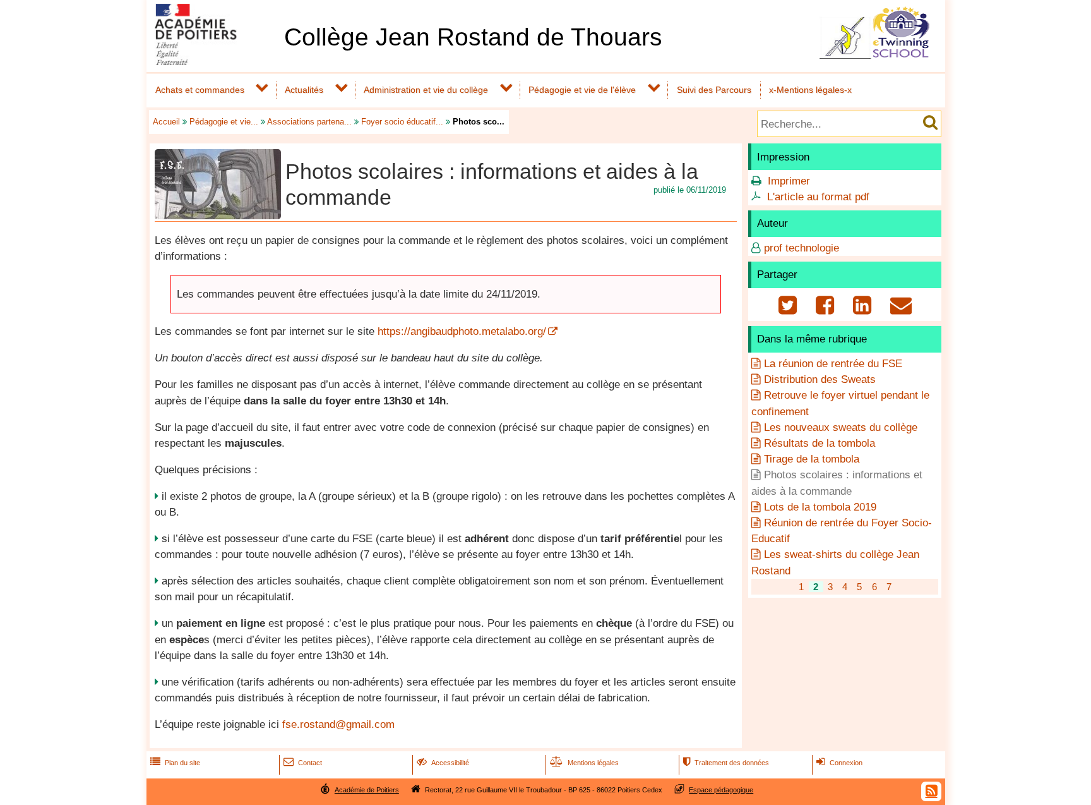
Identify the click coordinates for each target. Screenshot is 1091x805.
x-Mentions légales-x (810, 90)
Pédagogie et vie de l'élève (582, 90)
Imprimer (789, 181)
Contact (302, 762)
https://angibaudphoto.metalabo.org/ (462, 331)
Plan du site (175, 762)
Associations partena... (309, 121)
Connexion (839, 762)
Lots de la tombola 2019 (820, 507)
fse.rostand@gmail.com (338, 724)
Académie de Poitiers (367, 790)
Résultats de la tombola (819, 443)
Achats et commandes (199, 90)
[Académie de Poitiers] (213, 62)
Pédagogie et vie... (223, 121)
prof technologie (801, 248)
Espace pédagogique (721, 790)
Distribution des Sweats (820, 379)
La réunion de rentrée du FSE (833, 364)
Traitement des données (726, 762)
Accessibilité (443, 762)
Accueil (166, 121)
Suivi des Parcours (714, 90)
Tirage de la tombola (811, 459)
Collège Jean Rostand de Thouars (473, 37)
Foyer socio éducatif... (402, 121)
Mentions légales (584, 762)
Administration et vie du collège (426, 90)
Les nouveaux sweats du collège (840, 427)
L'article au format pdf (818, 197)
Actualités (304, 90)
